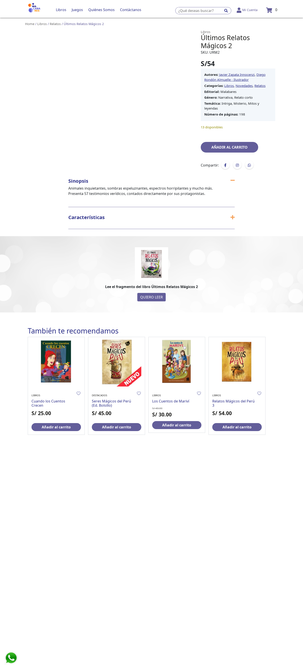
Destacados (99, 395)
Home (29, 24)
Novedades (244, 85)
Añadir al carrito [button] (56, 427)
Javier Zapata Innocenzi (237, 74)
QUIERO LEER (151, 297)
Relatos (55, 24)
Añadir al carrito (229, 147)
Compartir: (210, 165)
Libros (42, 24)
